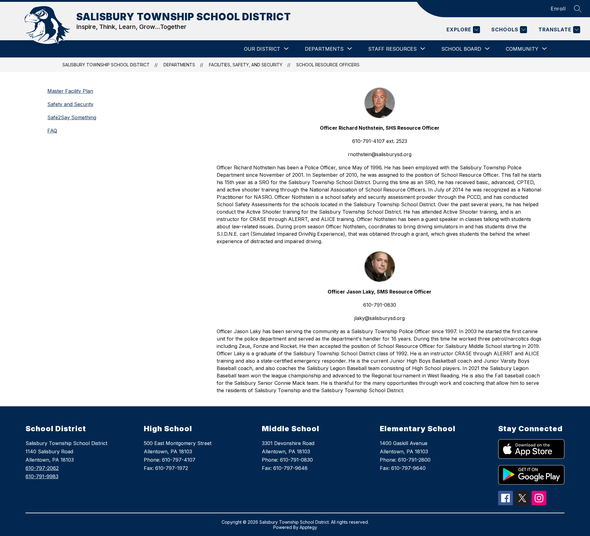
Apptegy (308, 527)
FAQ (52, 131)
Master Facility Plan (70, 91)
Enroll (558, 9)
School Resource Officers (328, 64)
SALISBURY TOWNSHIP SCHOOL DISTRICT (106, 64)
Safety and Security (70, 104)
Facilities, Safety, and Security (245, 64)
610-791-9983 (42, 476)
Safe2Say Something (71, 117)
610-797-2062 (42, 468)
